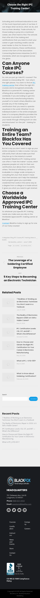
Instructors (12, 534)
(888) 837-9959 (19, 501)
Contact (5, 223)
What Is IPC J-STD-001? (26, 361)
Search (4, 395)
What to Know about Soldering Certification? (26, 374)
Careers (27, 528)
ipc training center (26, 245)
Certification (12, 527)
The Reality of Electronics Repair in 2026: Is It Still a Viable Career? (27, 318)
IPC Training (26, 238)
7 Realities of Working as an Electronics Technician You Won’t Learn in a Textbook (27, 303)
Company (27, 523)
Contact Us (12, 554)
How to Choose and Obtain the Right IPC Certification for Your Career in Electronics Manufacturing (25, 347)
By (15, 242)
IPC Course (17, 238)
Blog (12, 238)
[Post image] (8, 302)
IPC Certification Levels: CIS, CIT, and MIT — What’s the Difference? (26, 331)
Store (11, 548)
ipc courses (16, 245)
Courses (12, 522)
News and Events (11, 542)
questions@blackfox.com (21, 504)
